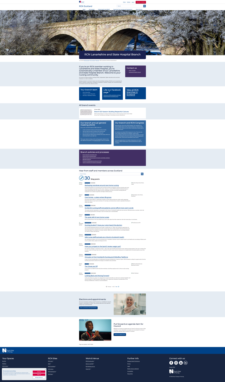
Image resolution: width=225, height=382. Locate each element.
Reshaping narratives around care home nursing (102, 185)
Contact (128, 2)
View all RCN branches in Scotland (132, 92)
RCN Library (50, 369)
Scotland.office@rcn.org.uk (135, 72)
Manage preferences (39, 377)
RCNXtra (4, 363)
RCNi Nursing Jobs (90, 361)
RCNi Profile (5, 366)
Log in (133, 2)
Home (124, 2)
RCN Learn (50, 361)
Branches (97, 60)
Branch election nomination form (90, 154)
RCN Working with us (90, 366)
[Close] (45, 369)
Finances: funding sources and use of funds (92, 161)
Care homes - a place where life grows (98, 197)
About (84, 9)
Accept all (39, 371)
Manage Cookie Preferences (133, 361)
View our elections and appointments (88, 307)
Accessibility (130, 371)
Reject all (39, 374)
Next (116, 286)
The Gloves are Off (91, 266)
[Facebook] (171, 362)
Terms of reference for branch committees (92, 162)
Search (144, 6)
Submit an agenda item (120, 334)
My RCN (4, 361)
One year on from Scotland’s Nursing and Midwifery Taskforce (106, 257)
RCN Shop (50, 374)
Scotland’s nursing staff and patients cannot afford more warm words (109, 208)
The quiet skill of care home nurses (97, 217)
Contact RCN (172, 367)
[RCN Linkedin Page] (186, 362)
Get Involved (91, 9)
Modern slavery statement (133, 368)
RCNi (49, 363)
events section (97, 140)
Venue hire (88, 369)
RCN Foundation (51, 366)
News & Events (139, 9)
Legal (128, 366)
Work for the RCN (89, 363)
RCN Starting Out (52, 371)
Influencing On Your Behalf (104, 9)
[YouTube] (181, 362)
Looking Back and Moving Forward (97, 275)
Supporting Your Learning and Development (122, 9)
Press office (130, 373)
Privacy (129, 363)
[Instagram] (176, 362)
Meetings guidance (87, 159)
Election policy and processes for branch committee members (96, 157)
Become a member (141, 2)
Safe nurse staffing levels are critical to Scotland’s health (104, 237)
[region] (24, 374)
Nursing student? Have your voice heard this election (103, 225)
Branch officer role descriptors (89, 156)
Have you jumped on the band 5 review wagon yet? (103, 246)
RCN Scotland (87, 60)
